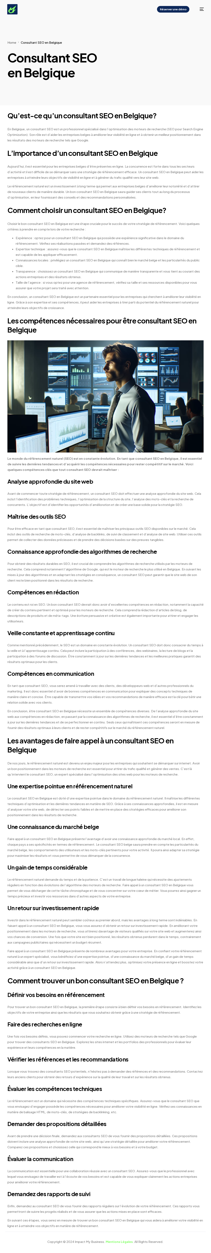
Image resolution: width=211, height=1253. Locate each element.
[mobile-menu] (199, 9)
